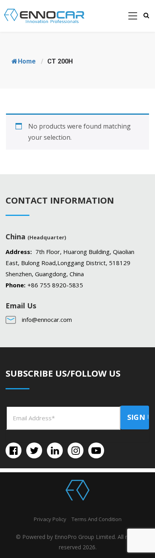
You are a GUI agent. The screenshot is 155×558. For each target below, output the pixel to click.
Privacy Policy (50, 519)
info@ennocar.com (47, 319)
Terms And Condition (97, 519)
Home (27, 61)
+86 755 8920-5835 (55, 285)
